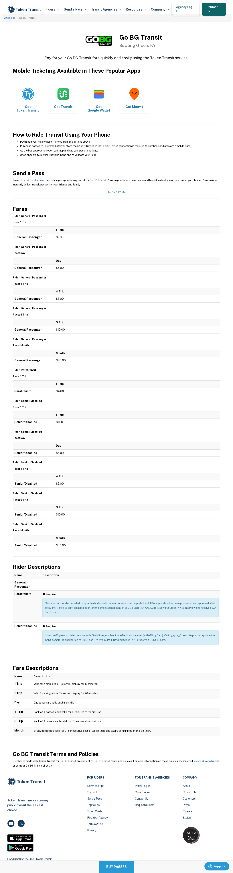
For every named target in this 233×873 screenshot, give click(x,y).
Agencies (9, 17)
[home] (25, 9)
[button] (52, 9)
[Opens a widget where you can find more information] (216, 866)
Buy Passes (116, 867)
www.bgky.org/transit (206, 761)
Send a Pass (37, 180)
